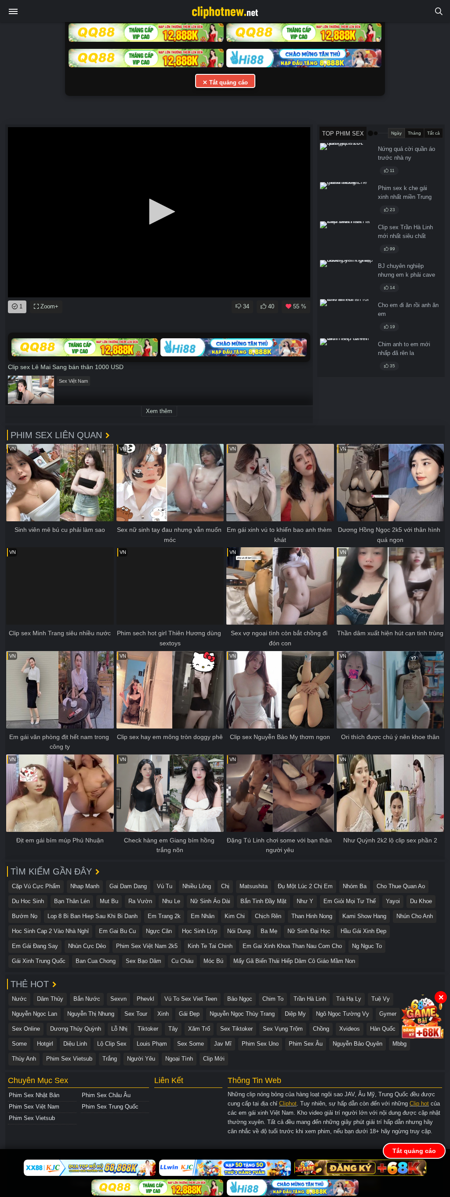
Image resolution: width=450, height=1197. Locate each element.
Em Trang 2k (164, 916)
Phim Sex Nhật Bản (34, 1095)
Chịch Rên (268, 916)
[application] (159, 212)
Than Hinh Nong (311, 916)
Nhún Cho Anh (414, 916)
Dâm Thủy (50, 999)
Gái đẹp (189, 1013)
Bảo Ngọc (239, 999)
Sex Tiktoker (236, 1028)
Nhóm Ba (355, 886)
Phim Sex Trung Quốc (110, 1106)
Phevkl (145, 999)
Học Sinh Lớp (199, 931)
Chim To (272, 999)
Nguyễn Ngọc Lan (34, 1013)
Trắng (109, 1058)
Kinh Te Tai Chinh (210, 946)
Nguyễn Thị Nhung (90, 1013)
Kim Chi (235, 916)
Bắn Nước (86, 999)
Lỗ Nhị (119, 1028)
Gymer (387, 1013)
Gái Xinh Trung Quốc (38, 961)
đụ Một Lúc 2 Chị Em (305, 886)
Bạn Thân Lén (72, 901)
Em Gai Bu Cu (117, 931)
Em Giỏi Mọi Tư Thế (349, 901)
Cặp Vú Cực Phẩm (36, 886)
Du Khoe (421, 901)
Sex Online (26, 1028)
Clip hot (419, 1103)
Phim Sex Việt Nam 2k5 (147, 946)
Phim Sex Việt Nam (34, 1106)
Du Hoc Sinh (28, 901)
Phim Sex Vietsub (69, 1058)
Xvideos (349, 1028)
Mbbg (399, 1043)
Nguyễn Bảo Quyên (357, 1043)
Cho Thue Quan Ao (401, 886)
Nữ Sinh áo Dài (210, 901)
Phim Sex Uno (260, 1043)
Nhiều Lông (196, 886)
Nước (19, 999)
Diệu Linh (75, 1043)
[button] (159, 211)
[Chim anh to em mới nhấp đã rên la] (346, 356)
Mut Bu (109, 901)
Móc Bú (213, 961)
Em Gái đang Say (35, 946)
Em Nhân (202, 916)
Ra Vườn (140, 901)
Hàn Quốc (383, 1028)
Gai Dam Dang (128, 886)
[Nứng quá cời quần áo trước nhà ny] (346, 161)
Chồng (321, 1028)
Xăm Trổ (199, 1028)
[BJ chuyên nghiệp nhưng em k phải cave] (346, 278)
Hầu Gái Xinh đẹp (363, 931)
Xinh (163, 1013)
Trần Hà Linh (310, 999)
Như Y (305, 901)
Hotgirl (45, 1043)
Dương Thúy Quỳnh (75, 1028)
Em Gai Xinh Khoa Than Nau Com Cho (292, 946)
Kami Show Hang (364, 916)
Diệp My (295, 1013)
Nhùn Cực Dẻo (87, 946)
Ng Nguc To (367, 946)
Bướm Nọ (24, 916)
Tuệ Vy (380, 999)
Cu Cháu (182, 961)
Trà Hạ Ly (348, 999)
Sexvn (118, 999)
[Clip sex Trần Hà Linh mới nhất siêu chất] (346, 239)
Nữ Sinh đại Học (308, 931)
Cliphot (288, 1103)
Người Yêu (141, 1058)
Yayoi (393, 901)
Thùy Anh (24, 1058)
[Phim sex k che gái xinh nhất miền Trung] (346, 200)
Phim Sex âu (306, 1043)
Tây (173, 1028)
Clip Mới (214, 1058)
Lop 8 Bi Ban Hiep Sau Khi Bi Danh (92, 916)
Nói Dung (238, 931)
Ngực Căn (159, 931)
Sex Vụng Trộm (283, 1028)
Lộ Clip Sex (112, 1043)
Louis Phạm (152, 1043)
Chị (225, 886)
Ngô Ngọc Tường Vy (342, 1013)
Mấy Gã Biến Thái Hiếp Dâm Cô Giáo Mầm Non (294, 961)
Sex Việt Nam (73, 381)
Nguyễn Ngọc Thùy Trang (242, 1013)
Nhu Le (171, 901)
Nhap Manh (84, 886)
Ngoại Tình (179, 1058)
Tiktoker (148, 1028)
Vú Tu (164, 886)
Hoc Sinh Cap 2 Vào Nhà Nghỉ (50, 931)
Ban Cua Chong (96, 961)
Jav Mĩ (223, 1043)
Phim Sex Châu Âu (106, 1095)
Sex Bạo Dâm (143, 961)
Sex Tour (135, 1013)
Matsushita (254, 886)
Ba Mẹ (269, 931)
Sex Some (190, 1043)
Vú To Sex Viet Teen (190, 999)
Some (19, 1043)
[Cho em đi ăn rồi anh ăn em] (346, 317)
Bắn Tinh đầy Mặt (263, 901)
